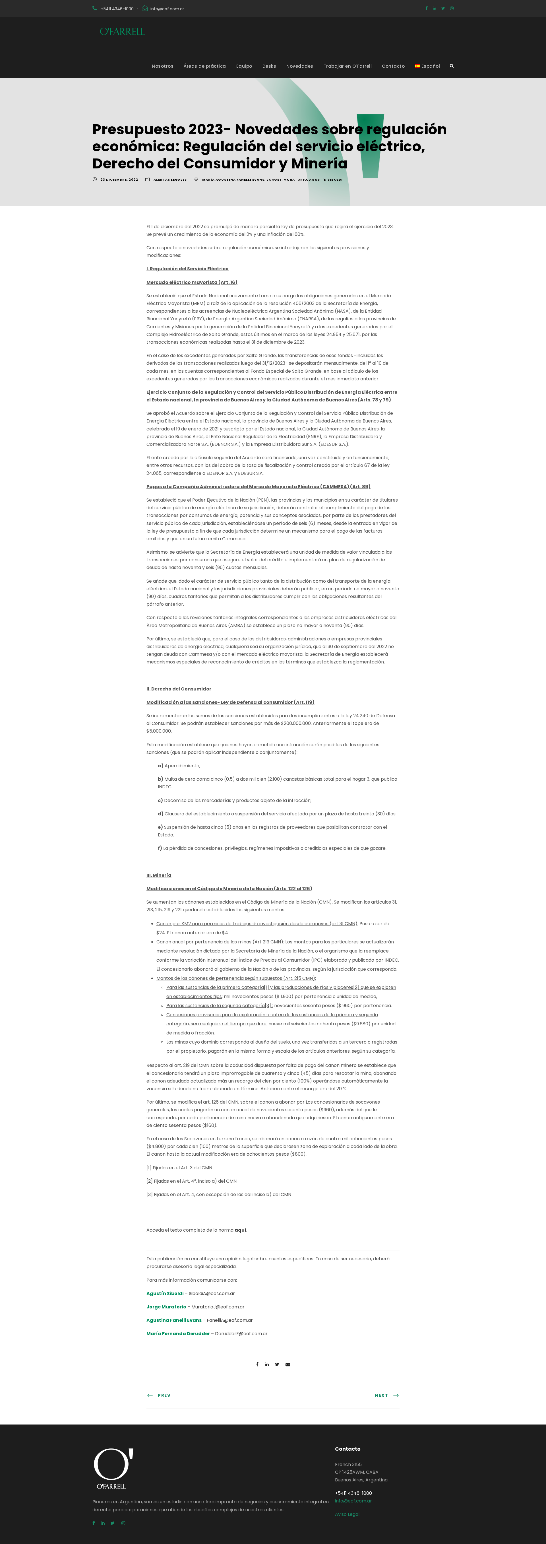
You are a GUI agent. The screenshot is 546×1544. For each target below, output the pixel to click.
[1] (266, 987)
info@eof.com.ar (167, 9)
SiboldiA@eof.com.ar (212, 1293)
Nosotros (162, 66)
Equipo (244, 66)
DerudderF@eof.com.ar (241, 1333)
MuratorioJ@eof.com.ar (218, 1307)
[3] (268, 1005)
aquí (240, 1230)
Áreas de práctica (205, 66)
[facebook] (426, 8)
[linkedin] (434, 8)
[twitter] (443, 8)
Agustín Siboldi (326, 179)
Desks (269, 66)
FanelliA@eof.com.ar (230, 1320)
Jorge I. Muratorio (286, 179)
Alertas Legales (170, 179)
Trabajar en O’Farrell (348, 66)
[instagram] (452, 8)
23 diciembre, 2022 (119, 179)
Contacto (393, 66)
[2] (356, 987)
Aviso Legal (347, 1514)
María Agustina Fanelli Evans (233, 179)
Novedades (299, 66)
